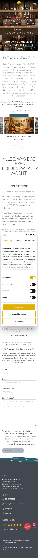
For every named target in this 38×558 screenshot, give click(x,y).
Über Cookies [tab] (30, 241)
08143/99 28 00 (10, 499)
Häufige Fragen (7, 540)
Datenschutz (17, 540)
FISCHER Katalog (24, 46)
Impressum (26, 540)
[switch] (33, 284)
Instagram (8, 509)
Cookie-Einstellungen (9, 542)
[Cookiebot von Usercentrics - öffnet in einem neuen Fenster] (27, 235)
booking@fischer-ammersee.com (16, 504)
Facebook (8, 513)
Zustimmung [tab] (7, 241)
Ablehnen (19, 321)
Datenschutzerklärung (23, 444)
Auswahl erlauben (19, 314)
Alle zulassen (19, 307)
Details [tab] (18, 241)
